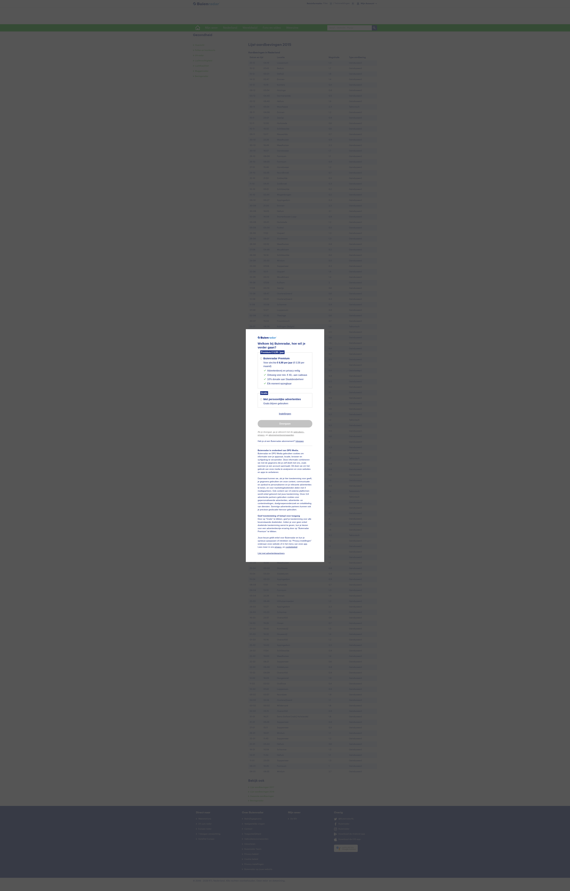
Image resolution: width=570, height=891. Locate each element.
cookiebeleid (291, 547)
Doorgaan (285, 423)
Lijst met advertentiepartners (271, 553)
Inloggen (300, 441)
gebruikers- (298, 432)
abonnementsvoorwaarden (281, 435)
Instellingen (285, 413)
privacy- (261, 435)
